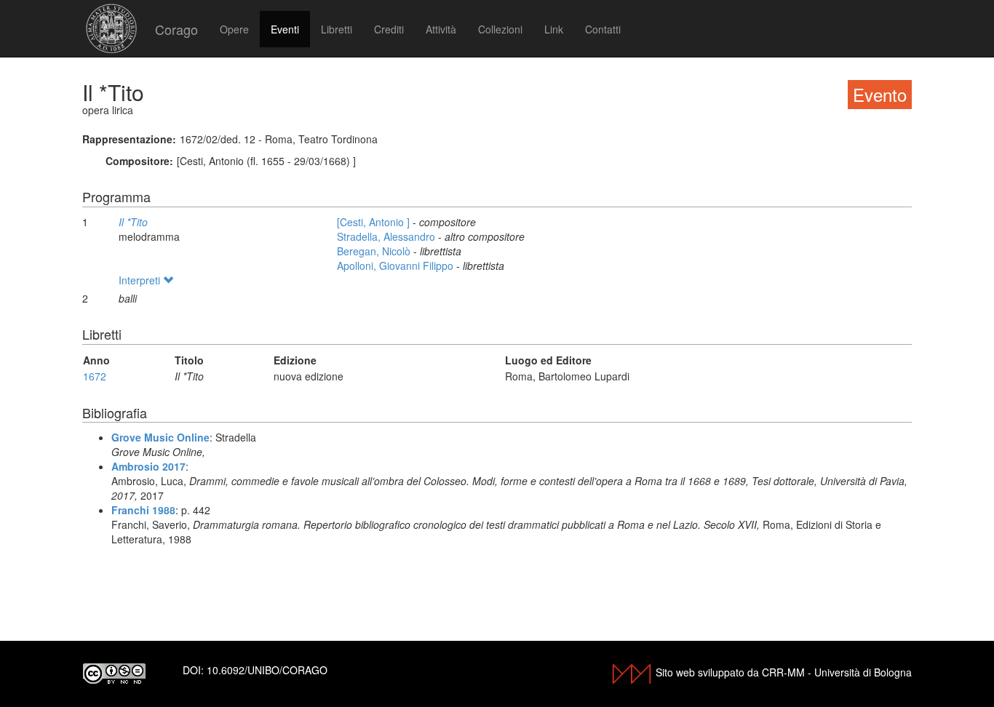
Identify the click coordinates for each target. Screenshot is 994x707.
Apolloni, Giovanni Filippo (396, 265)
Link (553, 29)
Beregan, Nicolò (375, 251)
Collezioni (500, 29)
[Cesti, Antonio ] (375, 222)
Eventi (285, 29)
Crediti (389, 29)
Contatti (603, 29)
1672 (94, 376)
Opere (234, 29)
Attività (441, 29)
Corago (176, 29)
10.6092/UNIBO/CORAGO (267, 670)
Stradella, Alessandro (387, 236)
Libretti (336, 29)
